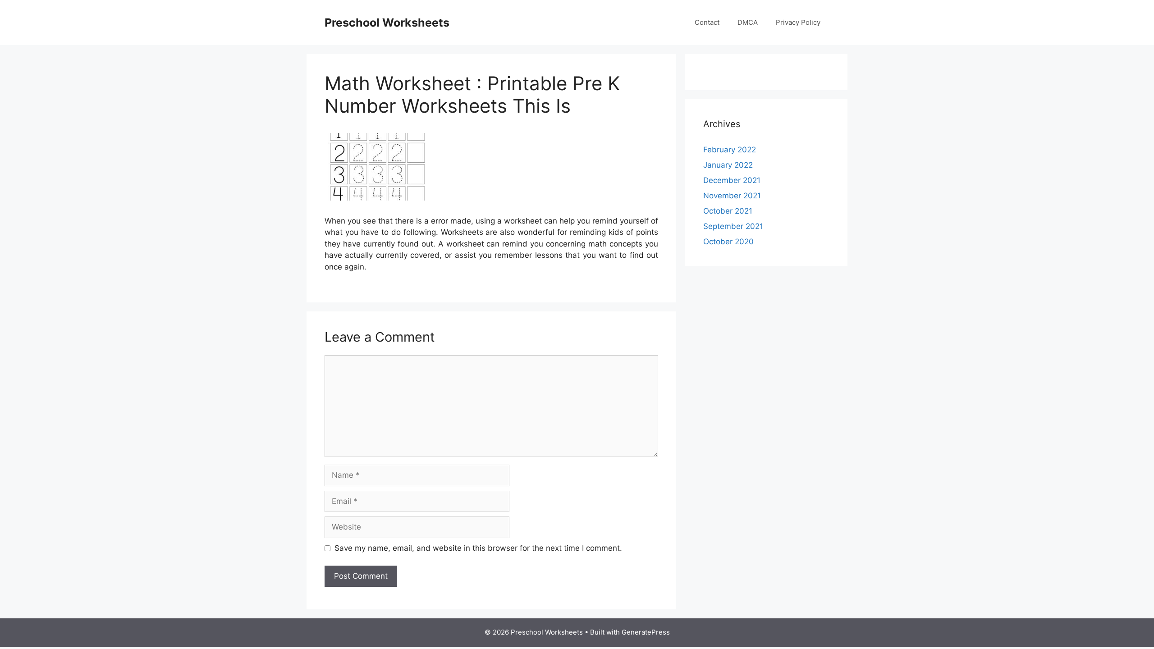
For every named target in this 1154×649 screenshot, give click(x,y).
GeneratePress (646, 632)
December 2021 (731, 180)
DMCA (747, 22)
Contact (707, 22)
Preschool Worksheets (387, 22)
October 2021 (727, 210)
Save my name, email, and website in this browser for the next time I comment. (478, 548)
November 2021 (732, 195)
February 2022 (729, 149)
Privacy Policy (798, 22)
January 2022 (728, 164)
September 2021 (733, 226)
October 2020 (728, 241)
